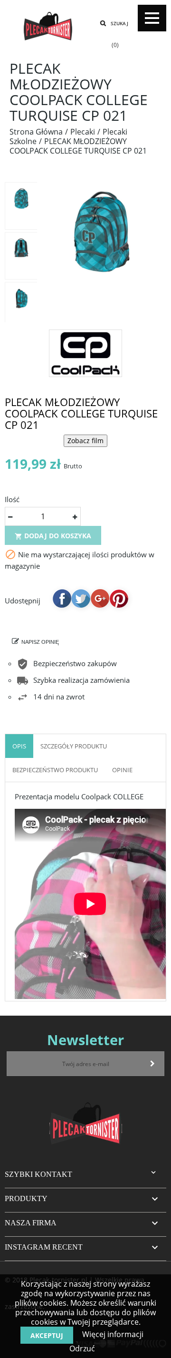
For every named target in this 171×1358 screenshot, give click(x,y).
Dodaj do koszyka (53, 535)
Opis (19, 746)
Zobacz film (85, 440)
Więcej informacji (111, 1334)
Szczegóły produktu (73, 746)
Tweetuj (80, 598)
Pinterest (118, 598)
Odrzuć (82, 1348)
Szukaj (119, 23)
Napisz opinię (40, 642)
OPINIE (122, 770)
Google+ (99, 598)
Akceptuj (46, 1335)
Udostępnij (61, 598)
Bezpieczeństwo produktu (55, 770)
